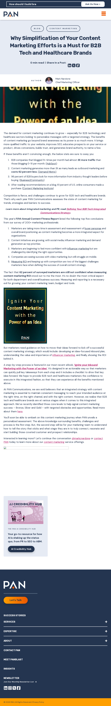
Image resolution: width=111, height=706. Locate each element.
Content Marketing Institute (38, 188)
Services (55, 621)
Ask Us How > (92, 4)
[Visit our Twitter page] (14, 688)
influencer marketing (78, 248)
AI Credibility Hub (21, 549)
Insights (9, 668)
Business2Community (32, 180)
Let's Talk (16, 600)
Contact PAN (12, 650)
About (55, 640)
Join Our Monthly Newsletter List (19, 682)
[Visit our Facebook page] (19, 688)
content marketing (54, 442)
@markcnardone (81, 438)
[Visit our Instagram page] (10, 688)
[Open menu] (103, 13)
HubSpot (51, 163)
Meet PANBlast (13, 659)
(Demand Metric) (47, 171)
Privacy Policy (38, 702)
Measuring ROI (19, 261)
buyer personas (93, 228)
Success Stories (15, 615)
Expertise (55, 631)
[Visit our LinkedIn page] (6, 688)
